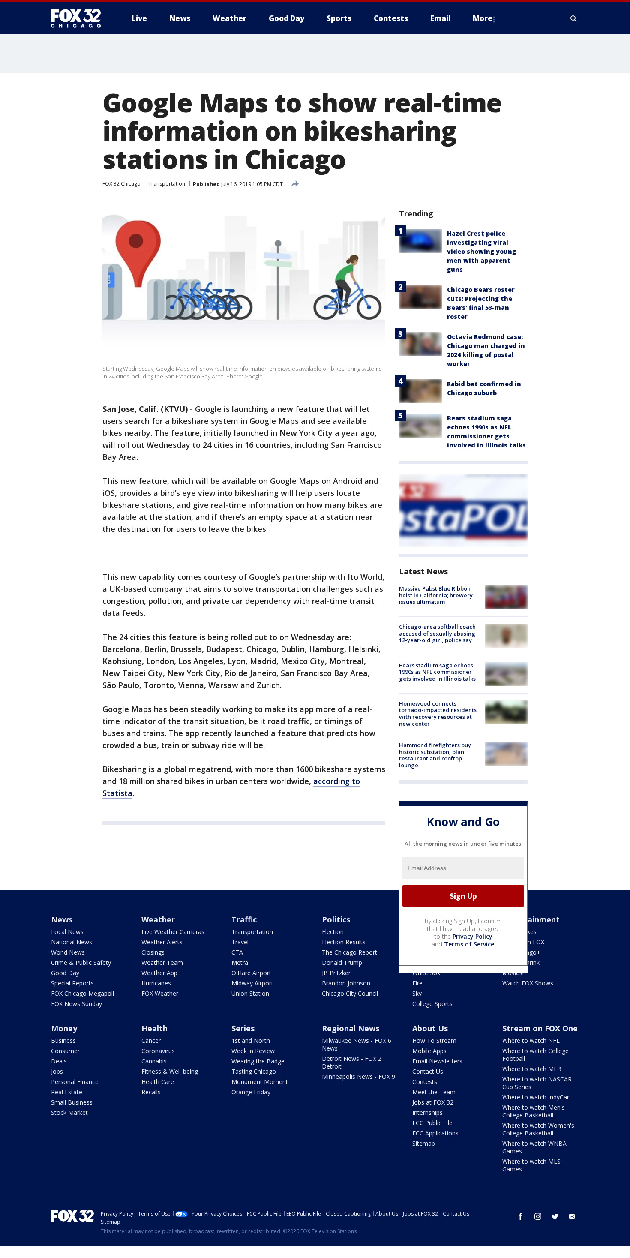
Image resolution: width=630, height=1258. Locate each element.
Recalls (151, 1092)
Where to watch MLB (531, 1069)
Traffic (244, 919)
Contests (424, 1082)
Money (64, 1028)
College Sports (432, 1004)
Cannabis (154, 1061)
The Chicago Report (349, 952)
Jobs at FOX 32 (432, 1102)
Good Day (65, 973)
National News (71, 942)
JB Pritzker (336, 973)
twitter (555, 1216)
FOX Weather (159, 993)
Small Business (72, 1102)
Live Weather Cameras (172, 932)
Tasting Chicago (253, 1071)
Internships (427, 1112)
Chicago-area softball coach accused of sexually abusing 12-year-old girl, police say (437, 633)
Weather (158, 919)
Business (63, 1040)
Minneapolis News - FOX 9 (358, 1076)
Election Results (344, 942)
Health (154, 1028)
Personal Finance (75, 1082)
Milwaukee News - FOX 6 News (356, 1044)
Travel (240, 942)
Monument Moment (259, 1082)
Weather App (159, 973)
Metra (239, 962)
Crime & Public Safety (81, 962)
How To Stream (434, 1040)
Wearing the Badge (258, 1061)
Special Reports (72, 983)
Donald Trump (342, 962)
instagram (538, 1216)
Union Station (250, 993)
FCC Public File (432, 1123)
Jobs (57, 1071)
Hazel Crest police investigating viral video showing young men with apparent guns (481, 251)
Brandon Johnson (346, 983)
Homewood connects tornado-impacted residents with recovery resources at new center (438, 713)
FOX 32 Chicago (121, 183)
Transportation (166, 183)
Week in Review (253, 1051)
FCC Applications (435, 1133)
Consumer (65, 1051)
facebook (521, 1216)
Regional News (350, 1028)
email (572, 1216)
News (61, 919)
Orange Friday (250, 1092)
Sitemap (423, 1143)
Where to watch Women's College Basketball (538, 1129)
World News (68, 952)
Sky (417, 993)
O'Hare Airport (251, 973)
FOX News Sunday (76, 1004)
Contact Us (427, 1071)
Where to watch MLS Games (531, 1165)
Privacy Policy (472, 936)
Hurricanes (156, 983)
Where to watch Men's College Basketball (533, 1111)
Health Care (157, 1082)
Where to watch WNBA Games (534, 1147)
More (482, 18)
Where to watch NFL (531, 1040)
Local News (67, 932)
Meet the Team (434, 1092)
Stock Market (69, 1112)
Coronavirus (158, 1051)
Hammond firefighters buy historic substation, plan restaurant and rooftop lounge (435, 755)
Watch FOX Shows (527, 983)
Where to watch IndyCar (535, 1097)
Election (333, 932)
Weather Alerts (162, 942)
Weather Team (162, 962)
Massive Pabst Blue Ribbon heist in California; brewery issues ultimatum (436, 595)
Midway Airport (252, 983)
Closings (153, 952)
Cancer (151, 1040)
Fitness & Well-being (169, 1071)
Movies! (513, 973)
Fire (417, 983)
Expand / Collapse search (574, 18)
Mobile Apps (429, 1051)
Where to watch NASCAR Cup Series (537, 1083)
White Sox (426, 973)
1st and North (250, 1040)
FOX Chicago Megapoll (82, 993)
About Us (430, 1028)
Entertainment (531, 919)
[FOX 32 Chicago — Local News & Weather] (79, 18)
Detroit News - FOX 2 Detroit (351, 1062)
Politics (336, 919)
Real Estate (66, 1092)
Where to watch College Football (535, 1055)
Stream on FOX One (540, 1028)
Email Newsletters (437, 1061)
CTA (237, 952)
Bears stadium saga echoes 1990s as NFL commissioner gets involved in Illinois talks (437, 671)
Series (243, 1028)
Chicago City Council (350, 993)
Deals (59, 1061)
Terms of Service (469, 944)
